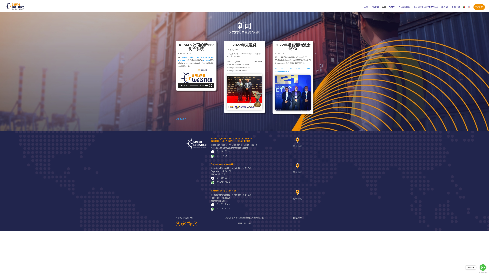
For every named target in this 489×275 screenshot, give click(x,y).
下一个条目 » (308, 119)
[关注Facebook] (178, 224)
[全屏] (210, 85)
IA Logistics (404, 7)
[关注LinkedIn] (195, 224)
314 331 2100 (223, 204)
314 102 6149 (223, 208)
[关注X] (183, 224)
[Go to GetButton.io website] (483, 272)
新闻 (384, 7)
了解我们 (375, 7)
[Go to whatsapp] (483, 267)
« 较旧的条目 (181, 119)
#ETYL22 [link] (279, 68)
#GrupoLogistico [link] (282, 71)
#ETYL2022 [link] (295, 68)
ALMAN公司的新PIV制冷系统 (196, 47)
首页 (366, 7)
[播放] (181, 85)
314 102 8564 (223, 182)
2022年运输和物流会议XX (293, 47)
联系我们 (445, 7)
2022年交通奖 (244, 45)
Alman (392, 7)
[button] (196, 78)
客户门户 (479, 7)
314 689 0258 (223, 151)
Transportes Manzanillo (425, 7)
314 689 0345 (223, 177)
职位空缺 (456, 7)
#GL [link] (309, 68)
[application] (196, 78)
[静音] (206, 85)
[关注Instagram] (189, 224)
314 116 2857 (223, 155)
